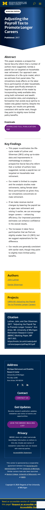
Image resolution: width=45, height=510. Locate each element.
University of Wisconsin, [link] (28, 474)
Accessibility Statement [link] (31, 507)
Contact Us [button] (22, 398)
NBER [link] (23, 477)
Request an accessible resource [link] (27, 504)
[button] (40, 4)
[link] (14, 3)
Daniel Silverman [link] (15, 284)
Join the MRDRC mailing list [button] (22, 424)
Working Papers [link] (13, 11)
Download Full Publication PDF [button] (21, 128)
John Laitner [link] (13, 280)
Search (34, 3)
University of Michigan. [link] (31, 469)
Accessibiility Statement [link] (22, 453)
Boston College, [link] (12, 474)
